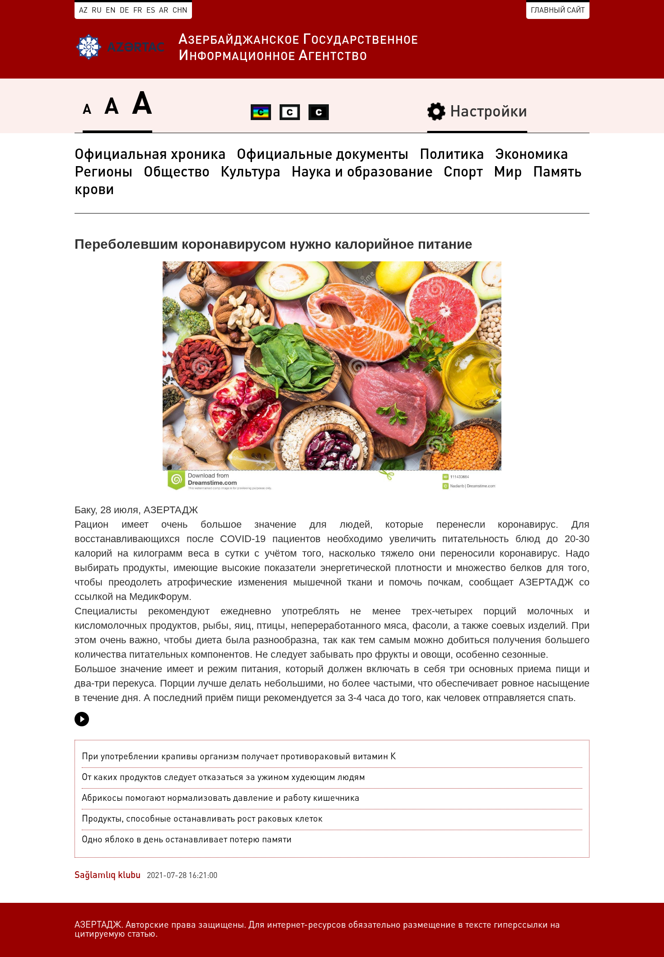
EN (111, 10)
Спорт (463, 173)
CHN (180, 10)
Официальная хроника (150, 155)
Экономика (531, 155)
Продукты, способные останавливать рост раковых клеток (202, 819)
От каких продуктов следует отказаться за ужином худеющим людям (223, 777)
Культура (250, 173)
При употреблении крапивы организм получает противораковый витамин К (239, 757)
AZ (83, 10)
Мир (508, 173)
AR (163, 10)
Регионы (104, 173)
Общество (177, 173)
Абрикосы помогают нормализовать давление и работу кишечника (221, 798)
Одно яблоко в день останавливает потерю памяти (187, 840)
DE (124, 10)
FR (137, 10)
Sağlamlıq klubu (107, 875)
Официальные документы (323, 155)
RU (97, 10)
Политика (452, 155)
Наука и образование (362, 173)
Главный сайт (558, 10)
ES (150, 10)
